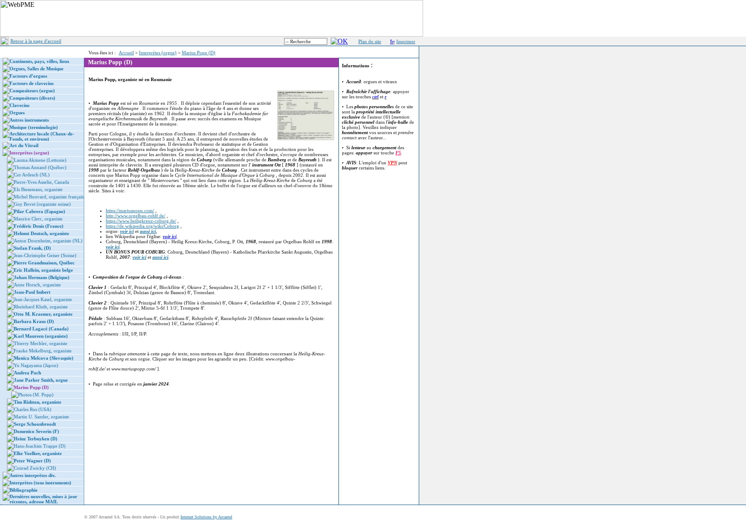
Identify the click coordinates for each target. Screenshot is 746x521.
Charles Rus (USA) (32, 409)
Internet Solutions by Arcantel (206, 517)
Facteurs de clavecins (31, 83)
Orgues (17, 112)
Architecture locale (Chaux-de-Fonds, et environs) (41, 136)
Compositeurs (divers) (32, 97)
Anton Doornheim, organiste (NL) (48, 240)
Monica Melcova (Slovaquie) (43, 358)
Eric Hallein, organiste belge (43, 270)
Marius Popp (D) (198, 52)
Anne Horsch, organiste (37, 284)
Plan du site (369, 41)
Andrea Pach (27, 372)
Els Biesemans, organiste (38, 189)
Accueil (126, 52)
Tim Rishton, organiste (37, 402)
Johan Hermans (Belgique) (42, 277)
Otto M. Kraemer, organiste (43, 314)
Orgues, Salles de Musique (36, 68)
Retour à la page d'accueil (35, 41)
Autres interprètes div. (32, 475)
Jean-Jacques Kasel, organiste (43, 299)
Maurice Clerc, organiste (38, 218)
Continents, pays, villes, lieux (39, 61)
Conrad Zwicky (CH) (35, 468)
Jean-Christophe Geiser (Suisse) (45, 255)
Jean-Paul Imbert (32, 292)
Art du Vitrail (23, 145)
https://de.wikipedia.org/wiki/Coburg (142, 226)
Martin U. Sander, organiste (41, 416)
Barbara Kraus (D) (34, 321)
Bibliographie (23, 490)
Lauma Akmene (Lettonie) (40, 160)
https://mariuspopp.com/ (130, 210)
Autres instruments (29, 119)
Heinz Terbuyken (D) (35, 438)
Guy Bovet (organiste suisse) (42, 204)
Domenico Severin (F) (36, 431)
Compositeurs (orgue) (32, 90)
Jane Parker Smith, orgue (41, 380)
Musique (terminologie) (33, 127)
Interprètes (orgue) (158, 52)
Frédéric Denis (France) (38, 226)
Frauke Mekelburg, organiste (43, 350)
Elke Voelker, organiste (38, 453)
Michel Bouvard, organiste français (49, 196)
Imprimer (405, 41)
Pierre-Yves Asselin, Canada (41, 182)
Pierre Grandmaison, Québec (44, 262)
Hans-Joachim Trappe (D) (40, 446)
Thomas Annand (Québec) (40, 167)
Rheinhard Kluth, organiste (41, 306)
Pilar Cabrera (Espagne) (39, 211)
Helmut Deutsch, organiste (41, 233)
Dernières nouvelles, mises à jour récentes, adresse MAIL (43, 499)
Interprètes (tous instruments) (40, 482)
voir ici (170, 236)
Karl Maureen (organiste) (41, 336)
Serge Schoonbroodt (35, 424)
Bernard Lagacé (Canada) (41, 328)
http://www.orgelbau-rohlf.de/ (135, 215)
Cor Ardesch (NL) (32, 174)
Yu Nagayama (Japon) (36, 365)
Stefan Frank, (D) (32, 248)
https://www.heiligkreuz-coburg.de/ (141, 220)
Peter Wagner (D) (32, 460)
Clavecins (19, 105)
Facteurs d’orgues (28, 75)
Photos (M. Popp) (36, 394)
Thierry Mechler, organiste (40, 343)
